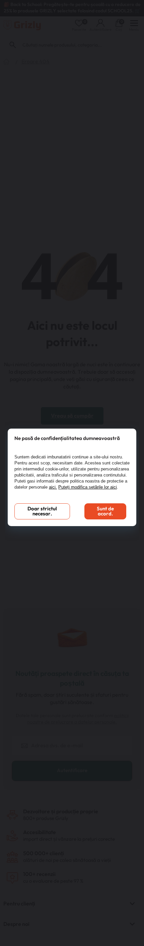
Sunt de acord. (105, 511)
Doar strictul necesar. (42, 511)
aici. (53, 487)
